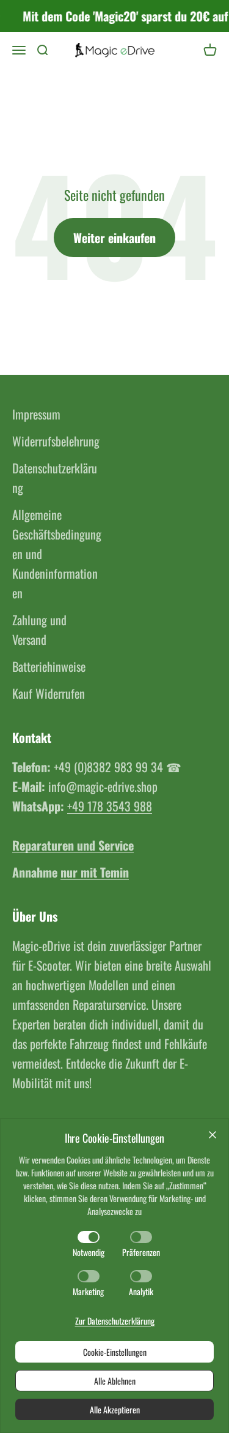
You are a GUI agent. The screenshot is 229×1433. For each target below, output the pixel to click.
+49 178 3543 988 (109, 806)
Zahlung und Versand (39, 630)
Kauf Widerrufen (48, 693)
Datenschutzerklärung (54, 478)
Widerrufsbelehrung (56, 441)
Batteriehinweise (48, 666)
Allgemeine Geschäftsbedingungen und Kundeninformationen (56, 553)
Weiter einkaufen (114, 237)
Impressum (36, 414)
